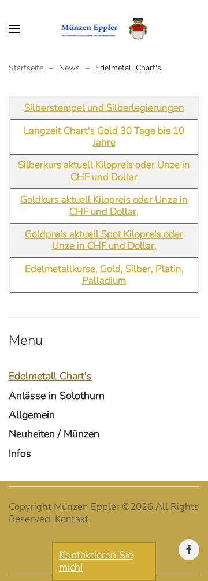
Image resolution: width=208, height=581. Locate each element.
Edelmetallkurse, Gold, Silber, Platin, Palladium (104, 274)
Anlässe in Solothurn (57, 396)
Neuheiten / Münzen (54, 434)
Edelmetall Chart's (50, 376)
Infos (20, 453)
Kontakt (71, 519)
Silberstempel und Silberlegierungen (104, 107)
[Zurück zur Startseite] (104, 29)
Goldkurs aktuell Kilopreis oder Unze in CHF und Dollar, (104, 205)
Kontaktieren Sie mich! (96, 561)
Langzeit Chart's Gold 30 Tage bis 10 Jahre (104, 136)
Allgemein (32, 415)
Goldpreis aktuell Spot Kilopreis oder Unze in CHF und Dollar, (104, 240)
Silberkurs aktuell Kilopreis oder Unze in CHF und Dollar (104, 170)
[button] (14, 29)
